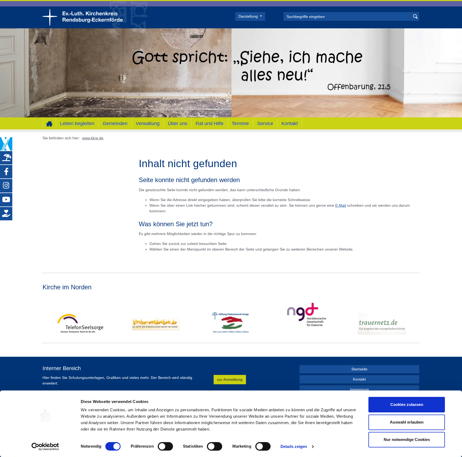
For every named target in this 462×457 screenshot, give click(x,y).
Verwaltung (148, 123)
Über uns (177, 123)
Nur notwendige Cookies (407, 439)
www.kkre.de (92, 138)
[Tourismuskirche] (6, 157)
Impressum (359, 389)
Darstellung (248, 16)
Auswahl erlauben (407, 422)
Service (265, 123)
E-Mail (340, 205)
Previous (47, 316)
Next (415, 316)
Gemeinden (115, 123)
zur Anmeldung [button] (229, 379)
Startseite (359, 369)
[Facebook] (6, 171)
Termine (240, 123)
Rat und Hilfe (210, 123)
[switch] (165, 446)
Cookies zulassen (406, 404)
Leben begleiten (77, 123)
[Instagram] (6, 185)
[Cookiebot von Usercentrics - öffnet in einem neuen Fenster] (45, 447)
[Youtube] (6, 199)
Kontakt (290, 123)
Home (49, 123)
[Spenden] (6, 213)
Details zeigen (293, 446)
